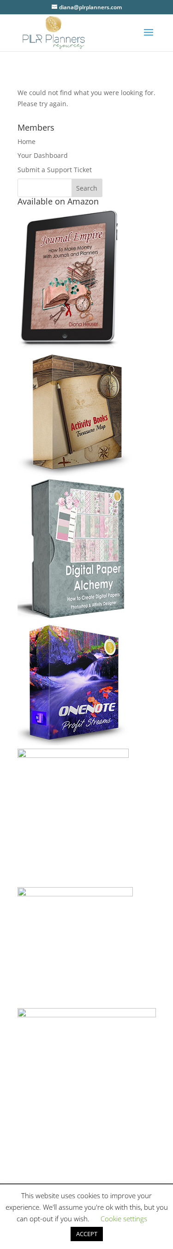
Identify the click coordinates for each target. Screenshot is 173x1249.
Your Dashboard (43, 155)
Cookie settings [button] (124, 1218)
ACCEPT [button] (86, 1234)
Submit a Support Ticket (55, 169)
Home (27, 141)
